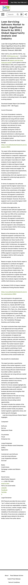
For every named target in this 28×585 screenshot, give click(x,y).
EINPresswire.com (12, 56)
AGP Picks (4, 2)
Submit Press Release (14, 579)
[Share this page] (26, 14)
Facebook (4, 490)
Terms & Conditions (14, 582)
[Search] (18, 14)
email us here (5, 483)
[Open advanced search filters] (21, 14)
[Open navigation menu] (2, 14)
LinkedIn (4, 488)
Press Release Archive (16, 575)
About (6, 575)
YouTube (4, 492)
